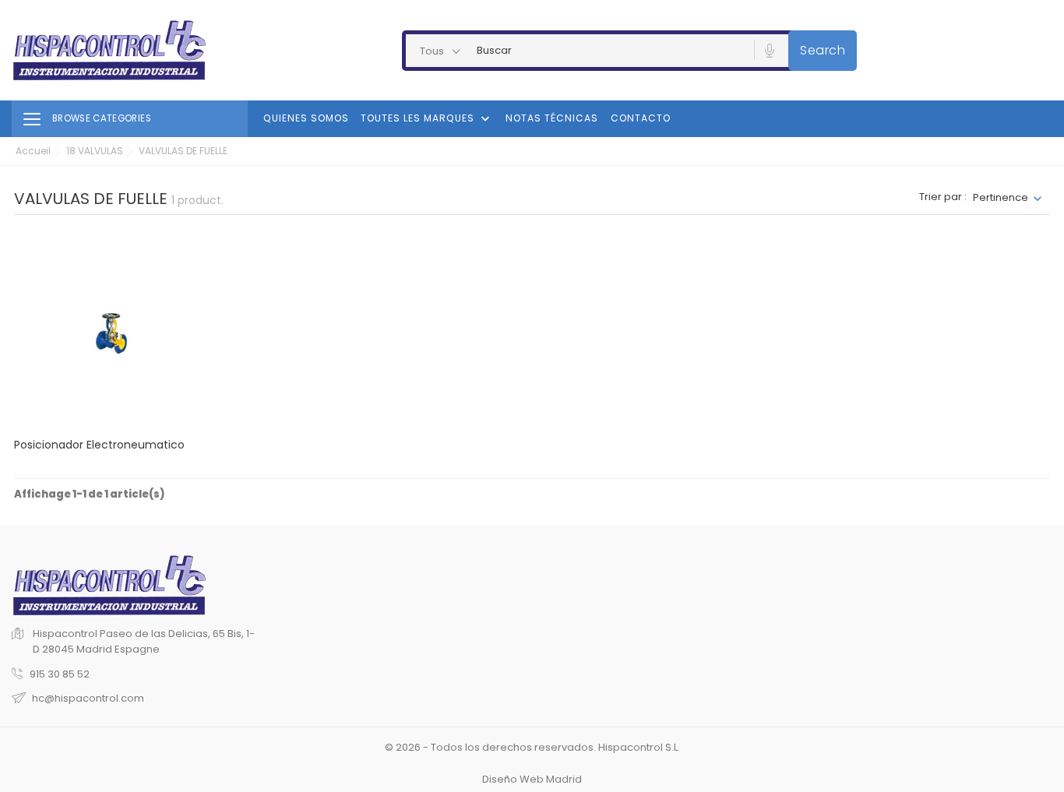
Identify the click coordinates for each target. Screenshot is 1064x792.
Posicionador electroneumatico (99, 444)
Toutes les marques (427, 119)
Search (822, 50)
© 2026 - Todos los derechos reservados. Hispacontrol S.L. (532, 747)
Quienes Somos (306, 118)
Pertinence (1000, 197)
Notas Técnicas (552, 118)
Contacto (641, 118)
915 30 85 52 (60, 674)
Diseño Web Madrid (532, 779)
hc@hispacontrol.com (88, 698)
